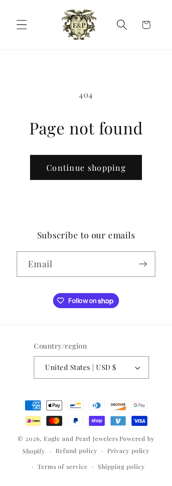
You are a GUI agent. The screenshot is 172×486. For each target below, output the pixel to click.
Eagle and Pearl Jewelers (81, 439)
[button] (21, 25)
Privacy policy (128, 451)
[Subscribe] (143, 264)
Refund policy (76, 451)
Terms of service (63, 467)
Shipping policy (121, 467)
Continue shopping (86, 167)
